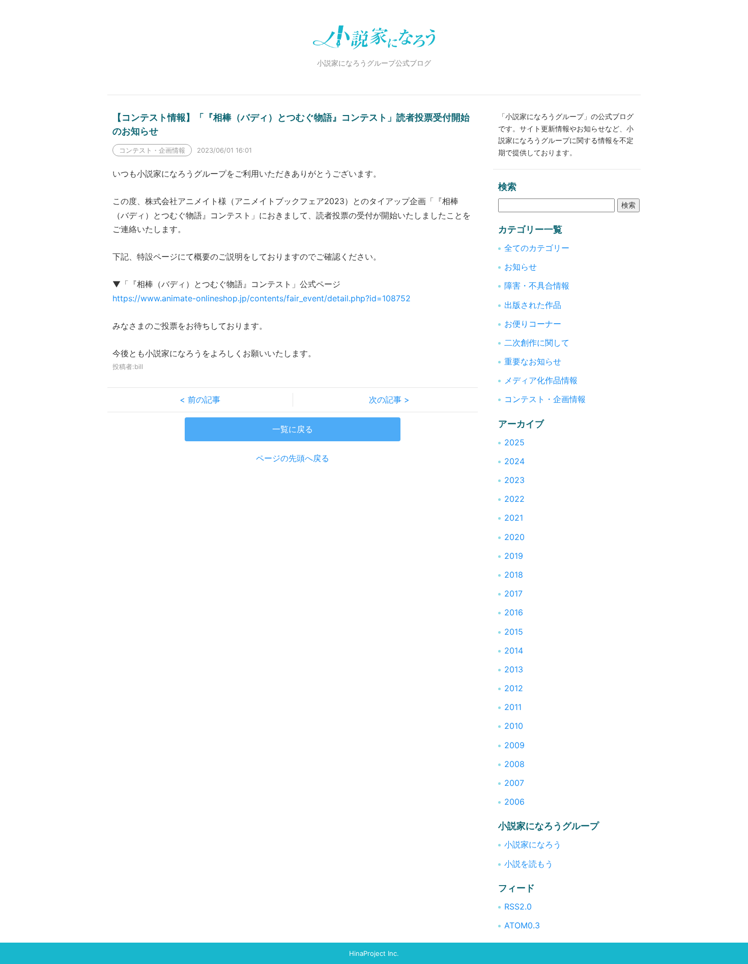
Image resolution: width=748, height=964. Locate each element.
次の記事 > (385, 399)
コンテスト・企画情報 (545, 399)
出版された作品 (532, 305)
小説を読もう (528, 864)
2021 (513, 518)
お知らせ (520, 267)
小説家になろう (532, 844)
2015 (513, 632)
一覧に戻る (292, 429)
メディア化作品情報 (541, 380)
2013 (513, 669)
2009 (514, 745)
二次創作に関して (536, 342)
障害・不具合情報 (536, 285)
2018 (513, 575)
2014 (513, 650)
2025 (514, 442)
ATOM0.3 (522, 925)
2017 (513, 593)
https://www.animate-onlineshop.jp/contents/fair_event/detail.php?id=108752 (261, 298)
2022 (514, 499)
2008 (514, 764)
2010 (513, 726)
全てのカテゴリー (536, 248)
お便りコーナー (532, 324)
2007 (514, 783)
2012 (513, 688)
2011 (513, 707)
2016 (513, 612)
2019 (513, 556)
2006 (514, 802)
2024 (514, 461)
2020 (514, 537)
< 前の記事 (204, 399)
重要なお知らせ (532, 361)
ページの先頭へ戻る (292, 458)
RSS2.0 (518, 906)
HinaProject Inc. (374, 953)
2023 (514, 480)
